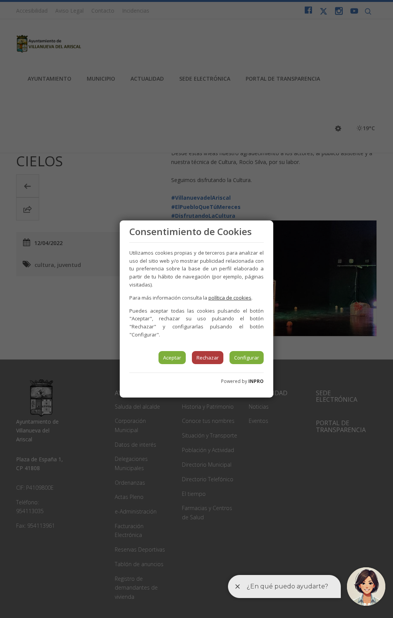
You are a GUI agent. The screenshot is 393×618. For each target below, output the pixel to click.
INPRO (256, 381)
